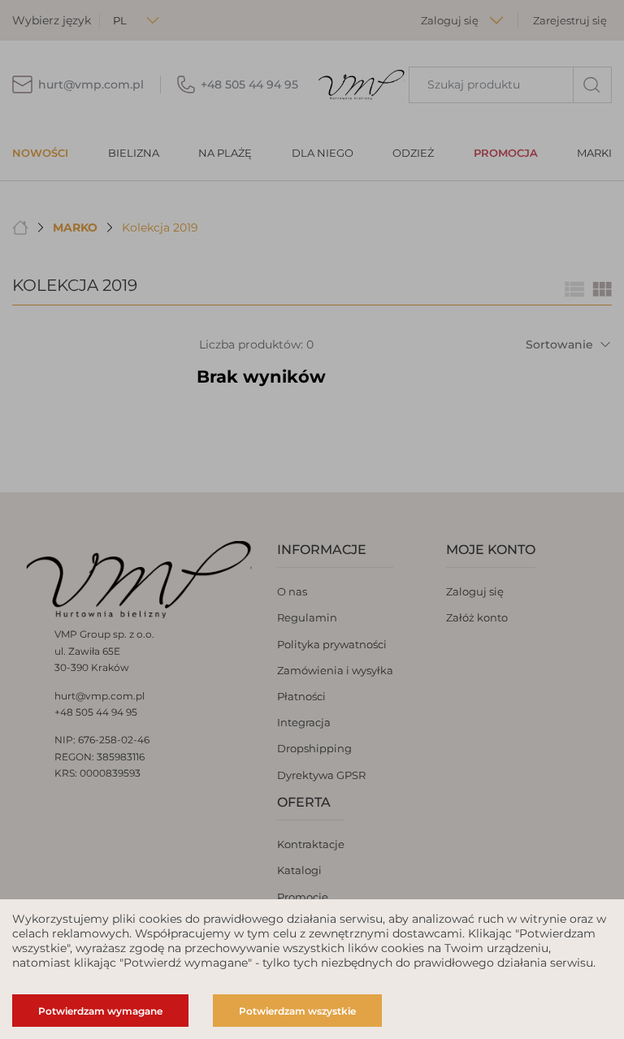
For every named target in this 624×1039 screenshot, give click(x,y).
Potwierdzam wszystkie (297, 1011)
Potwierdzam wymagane (100, 1011)
